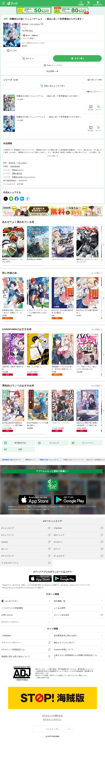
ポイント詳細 (28, 38)
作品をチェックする (54, 65)
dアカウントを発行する (52, 715)
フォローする (42, 24)
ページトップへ (52, 729)
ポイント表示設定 (61, 615)
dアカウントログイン (10, 622)
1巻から (89, 91)
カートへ (29, 58)
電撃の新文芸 (17, 173)
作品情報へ (51, 71)
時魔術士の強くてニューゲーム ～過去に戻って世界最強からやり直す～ (48, 96)
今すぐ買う (79, 58)
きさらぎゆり (35, 24)
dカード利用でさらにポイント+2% (32, 43)
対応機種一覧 (59, 601)
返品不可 (24, 45)
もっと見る (95, 273)
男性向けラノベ (18, 170)
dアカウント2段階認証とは (13, 649)
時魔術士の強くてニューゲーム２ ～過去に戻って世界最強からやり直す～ (49, 117)
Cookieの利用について (63, 649)
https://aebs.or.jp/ (43, 678)
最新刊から (98, 91)
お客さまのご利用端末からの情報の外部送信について (76, 656)
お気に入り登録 (96, 80)
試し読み (13, 50)
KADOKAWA (15, 166)
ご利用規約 (6, 635)
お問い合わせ (7, 615)
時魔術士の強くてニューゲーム (23, 177)
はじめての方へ (11, 601)
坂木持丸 (25, 24)
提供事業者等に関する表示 (65, 635)
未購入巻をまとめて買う (54, 86)
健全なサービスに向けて (64, 642)
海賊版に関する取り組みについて (15, 656)
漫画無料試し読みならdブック (11, 459)
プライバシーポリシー (11, 642)
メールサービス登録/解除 (12, 608)
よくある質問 (59, 608)
